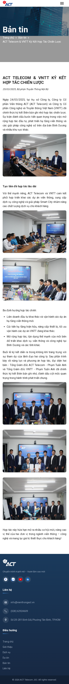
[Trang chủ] (8, 3)
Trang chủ (8, 37)
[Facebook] (6, 579)
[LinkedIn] (28, 579)
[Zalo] (13, 579)
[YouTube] (20, 579)
